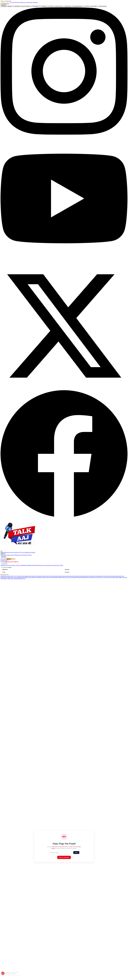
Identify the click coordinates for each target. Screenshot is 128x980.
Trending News (23, 2)
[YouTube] (64, 261)
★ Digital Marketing (5, 2)
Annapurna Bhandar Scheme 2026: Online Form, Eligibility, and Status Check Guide (34, 577)
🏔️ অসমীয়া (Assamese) (102, 6)
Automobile (35, 2)
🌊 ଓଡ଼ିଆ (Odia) (93, 6)
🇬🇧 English (10, 6)
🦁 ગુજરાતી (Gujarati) (26, 6)
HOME (2, 552)
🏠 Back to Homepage (64, 857)
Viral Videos (16, 2)
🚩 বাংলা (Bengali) (43, 6)
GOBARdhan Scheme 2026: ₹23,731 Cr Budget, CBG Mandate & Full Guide (17, 576)
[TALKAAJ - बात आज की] (20, 551)
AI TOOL (20, 552)
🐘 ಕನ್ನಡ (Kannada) (67, 6)
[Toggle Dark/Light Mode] (13, 559)
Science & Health (14, 555)
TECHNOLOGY (25, 555)
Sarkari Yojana (29, 2)
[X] (64, 389)
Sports (19, 555)
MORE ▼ (3, 553)
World (30, 555)
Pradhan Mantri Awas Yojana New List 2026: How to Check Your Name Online (98, 577)
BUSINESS (32, 552)
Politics (8, 555)
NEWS (5, 555)
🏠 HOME (3, 561)
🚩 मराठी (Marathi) (16, 6)
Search (76, 852)
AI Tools (12, 2)
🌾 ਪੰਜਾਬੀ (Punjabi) (34, 6)
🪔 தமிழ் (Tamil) (50, 6)
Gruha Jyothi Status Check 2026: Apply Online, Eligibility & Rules (48, 576)
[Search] (15, 559)
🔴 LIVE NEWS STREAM (12, 561)
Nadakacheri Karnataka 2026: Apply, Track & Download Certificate (66, 577)
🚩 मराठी (3, 572)
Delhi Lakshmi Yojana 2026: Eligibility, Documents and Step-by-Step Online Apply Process (82, 576)
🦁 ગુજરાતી (67, 572)
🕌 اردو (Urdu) (86, 6)
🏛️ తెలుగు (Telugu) (58, 6)
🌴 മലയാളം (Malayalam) (77, 6)
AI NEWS (16, 552)
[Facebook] (64, 516)
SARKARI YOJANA (9, 552)
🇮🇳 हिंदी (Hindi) (3, 6)
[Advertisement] (64, 589)
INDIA (2, 555)
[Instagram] (64, 134)
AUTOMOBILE (26, 552)
